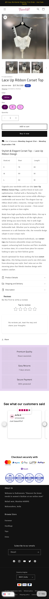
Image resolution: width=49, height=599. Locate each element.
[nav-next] (44, 424)
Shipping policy (25, 594)
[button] (4, 9)
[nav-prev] (4, 424)
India (20, 591)
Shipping (4, 89)
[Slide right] (46, 68)
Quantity (5, 112)
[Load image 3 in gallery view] (37, 67)
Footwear (8, 520)
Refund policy (28, 591)
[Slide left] (2, 68)
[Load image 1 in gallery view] (11, 67)
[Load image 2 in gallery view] (24, 67)
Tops (6, 531)
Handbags (9, 526)
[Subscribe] (38, 552)
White (6, 97)
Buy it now (24, 133)
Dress (7, 536)
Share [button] (7, 339)
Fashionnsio (14, 591)
